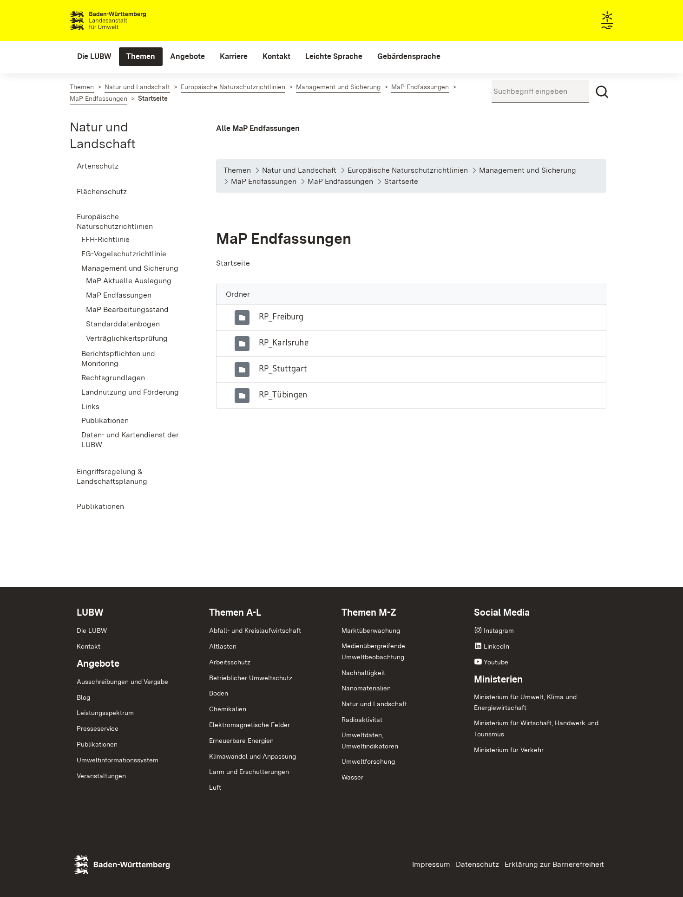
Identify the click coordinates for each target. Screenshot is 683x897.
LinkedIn (496, 646)
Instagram (499, 630)
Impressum (431, 864)
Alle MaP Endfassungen (258, 128)
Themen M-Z (369, 612)
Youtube (496, 662)
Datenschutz (477, 864)
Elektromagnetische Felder (249, 724)
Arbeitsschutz (229, 662)
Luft (215, 787)
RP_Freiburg (281, 316)
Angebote (98, 663)
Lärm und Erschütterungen (249, 771)
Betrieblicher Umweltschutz (250, 678)
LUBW (90, 612)
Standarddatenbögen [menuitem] (123, 323)
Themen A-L (235, 612)
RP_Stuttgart (283, 368)
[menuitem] (94, 56)
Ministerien (498, 679)
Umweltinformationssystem (117, 760)
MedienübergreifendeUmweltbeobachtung (373, 651)
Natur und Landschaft (374, 704)
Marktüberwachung (371, 630)
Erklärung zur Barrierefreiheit (554, 864)
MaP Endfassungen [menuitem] (118, 295)
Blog (83, 697)
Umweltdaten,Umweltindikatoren (370, 740)
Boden (218, 693)
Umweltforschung (368, 761)
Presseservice (97, 728)
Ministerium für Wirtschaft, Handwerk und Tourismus (536, 728)
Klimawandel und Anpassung (252, 756)
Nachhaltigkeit (363, 672)
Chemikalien (227, 709)
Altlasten (222, 646)
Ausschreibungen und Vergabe (122, 681)
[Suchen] (602, 92)
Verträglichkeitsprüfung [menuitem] (127, 338)
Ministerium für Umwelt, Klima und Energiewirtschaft (525, 702)
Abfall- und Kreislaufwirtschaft (255, 630)
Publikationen (97, 744)
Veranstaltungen (101, 776)
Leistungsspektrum (105, 712)
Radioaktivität (362, 719)
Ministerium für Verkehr (509, 750)
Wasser (352, 777)
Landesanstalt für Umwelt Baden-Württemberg (124, 20)
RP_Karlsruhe (284, 342)
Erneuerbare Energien (241, 740)
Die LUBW (92, 630)
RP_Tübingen (283, 394)
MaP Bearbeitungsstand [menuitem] (127, 309)
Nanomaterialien (366, 688)
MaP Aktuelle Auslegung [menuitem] (128, 280)
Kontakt (88, 646)
